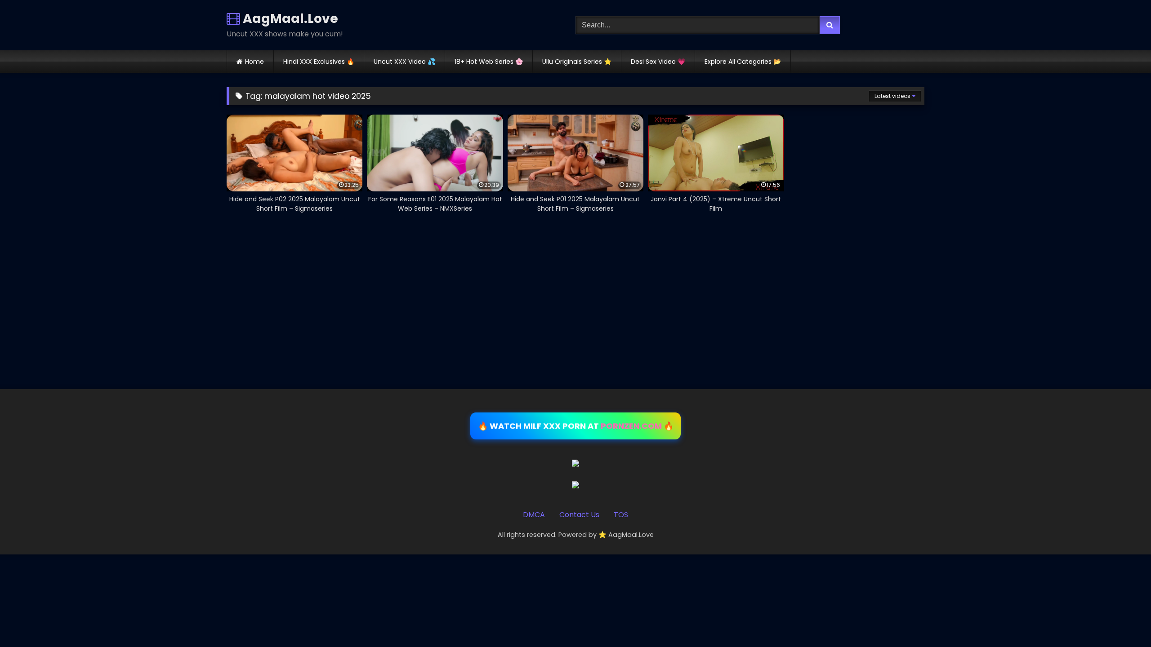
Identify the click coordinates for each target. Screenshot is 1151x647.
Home (254, 61)
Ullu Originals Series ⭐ (576, 61)
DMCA (534, 515)
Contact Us (579, 515)
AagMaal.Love (289, 18)
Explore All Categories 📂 (743, 61)
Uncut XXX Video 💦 (404, 61)
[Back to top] (1123, 620)
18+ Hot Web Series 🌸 (489, 61)
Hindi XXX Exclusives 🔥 (318, 61)
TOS (621, 515)
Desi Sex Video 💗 (658, 61)
